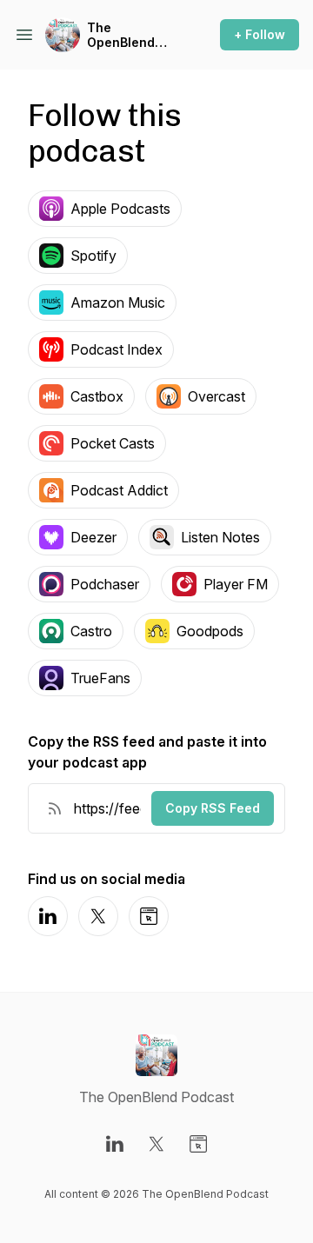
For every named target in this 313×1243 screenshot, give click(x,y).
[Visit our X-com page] (156, 1144)
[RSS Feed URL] (54, 808)
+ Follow (259, 34)
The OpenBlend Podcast (121, 35)
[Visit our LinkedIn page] (114, 1144)
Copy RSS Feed (212, 808)
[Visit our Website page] (198, 1144)
